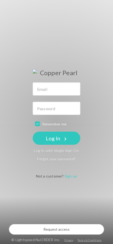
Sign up (71, 176)
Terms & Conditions (90, 240)
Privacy (68, 240)
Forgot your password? (56, 159)
